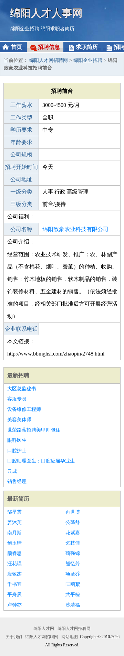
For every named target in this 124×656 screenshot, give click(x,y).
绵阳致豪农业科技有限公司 (75, 229)
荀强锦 (72, 553)
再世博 (72, 512)
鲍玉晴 (14, 543)
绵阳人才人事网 (46, 13)
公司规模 (21, 154)
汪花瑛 (14, 563)
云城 (12, 471)
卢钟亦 (14, 605)
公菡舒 (72, 522)
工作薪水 (21, 105)
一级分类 (21, 192)
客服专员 (17, 399)
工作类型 (21, 117)
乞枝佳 (72, 543)
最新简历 (18, 499)
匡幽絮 (72, 584)
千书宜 (14, 584)
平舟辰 (14, 594)
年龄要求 (21, 142)
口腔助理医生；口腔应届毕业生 (41, 460)
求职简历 (87, 47)
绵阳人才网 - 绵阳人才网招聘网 (62, 628)
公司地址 (21, 179)
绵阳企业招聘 (24, 28)
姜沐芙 (14, 522)
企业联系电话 (21, 329)
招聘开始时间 (21, 167)
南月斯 (14, 532)
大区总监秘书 (21, 388)
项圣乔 (72, 574)
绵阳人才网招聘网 (48, 60)
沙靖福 (72, 605)
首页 (16, 47)
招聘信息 (49, 47)
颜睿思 (14, 553)
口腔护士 (17, 450)
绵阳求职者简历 (57, 28)
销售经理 (17, 481)
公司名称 (21, 229)
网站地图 (69, 636)
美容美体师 (19, 419)
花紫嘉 (72, 532)
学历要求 (21, 130)
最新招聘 (18, 375)
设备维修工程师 (24, 409)
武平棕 (72, 594)
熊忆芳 (72, 563)
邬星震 (14, 512)
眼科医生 (17, 440)
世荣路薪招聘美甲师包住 (33, 430)
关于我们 (14, 636)
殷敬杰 (14, 574)
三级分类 (21, 204)
